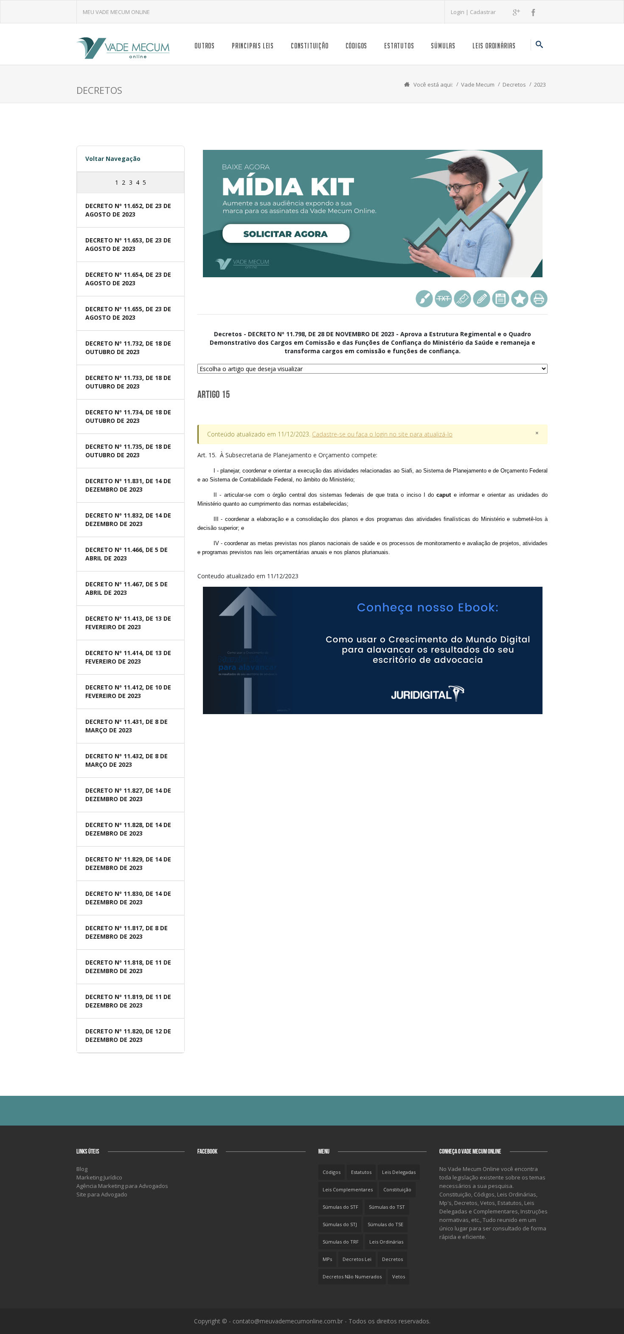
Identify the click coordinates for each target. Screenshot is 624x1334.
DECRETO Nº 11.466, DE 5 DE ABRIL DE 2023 (126, 554)
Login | (460, 12)
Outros (204, 45)
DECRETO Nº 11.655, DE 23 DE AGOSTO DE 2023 (128, 313)
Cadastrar (483, 12)
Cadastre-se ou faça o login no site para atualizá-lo (382, 434)
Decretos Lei (357, 1259)
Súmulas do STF (340, 1207)
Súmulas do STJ (340, 1224)
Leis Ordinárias (494, 45)
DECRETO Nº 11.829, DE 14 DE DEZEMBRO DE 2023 (128, 863)
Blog (81, 1169)
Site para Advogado (101, 1194)
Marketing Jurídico (99, 1177)
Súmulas (443, 45)
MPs (327, 1259)
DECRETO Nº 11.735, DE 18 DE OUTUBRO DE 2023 (128, 450)
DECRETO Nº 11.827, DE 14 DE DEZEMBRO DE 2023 (128, 794)
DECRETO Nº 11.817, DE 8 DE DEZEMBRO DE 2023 (126, 932)
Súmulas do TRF (341, 1241)
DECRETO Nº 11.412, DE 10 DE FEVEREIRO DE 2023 (128, 691)
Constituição (310, 45)
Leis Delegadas (399, 1172)
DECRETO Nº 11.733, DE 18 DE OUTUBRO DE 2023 (128, 382)
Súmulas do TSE (385, 1224)
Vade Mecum (478, 84)
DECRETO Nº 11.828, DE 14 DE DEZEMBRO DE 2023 (128, 829)
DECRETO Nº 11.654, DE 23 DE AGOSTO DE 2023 (128, 278)
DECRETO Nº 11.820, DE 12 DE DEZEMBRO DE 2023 (128, 1035)
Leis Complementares (348, 1189)
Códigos (357, 45)
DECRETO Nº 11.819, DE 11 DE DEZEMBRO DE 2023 (128, 1001)
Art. (372, 503)
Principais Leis (253, 45)
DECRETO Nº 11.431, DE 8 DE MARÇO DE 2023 (126, 726)
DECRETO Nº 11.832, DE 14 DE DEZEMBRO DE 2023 (128, 519)
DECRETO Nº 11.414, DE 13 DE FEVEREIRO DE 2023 (128, 657)
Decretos (514, 84)
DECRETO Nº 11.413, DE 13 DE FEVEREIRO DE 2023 (128, 622)
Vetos (398, 1276)
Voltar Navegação (113, 159)
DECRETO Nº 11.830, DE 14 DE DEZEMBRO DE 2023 (128, 897)
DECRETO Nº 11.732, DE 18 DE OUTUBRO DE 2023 (128, 347)
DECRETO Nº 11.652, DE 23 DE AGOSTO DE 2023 (128, 210)
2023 (540, 84)
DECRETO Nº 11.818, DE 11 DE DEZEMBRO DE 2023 (128, 966)
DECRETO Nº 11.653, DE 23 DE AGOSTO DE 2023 (128, 244)
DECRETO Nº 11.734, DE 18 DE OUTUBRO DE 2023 (128, 416)
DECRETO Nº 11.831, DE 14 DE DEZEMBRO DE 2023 (128, 485)
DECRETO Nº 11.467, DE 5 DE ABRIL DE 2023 (126, 588)
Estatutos (399, 45)
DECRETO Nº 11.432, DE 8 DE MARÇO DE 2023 (126, 760)
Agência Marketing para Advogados (122, 1186)
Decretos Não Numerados (352, 1276)
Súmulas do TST (387, 1207)
